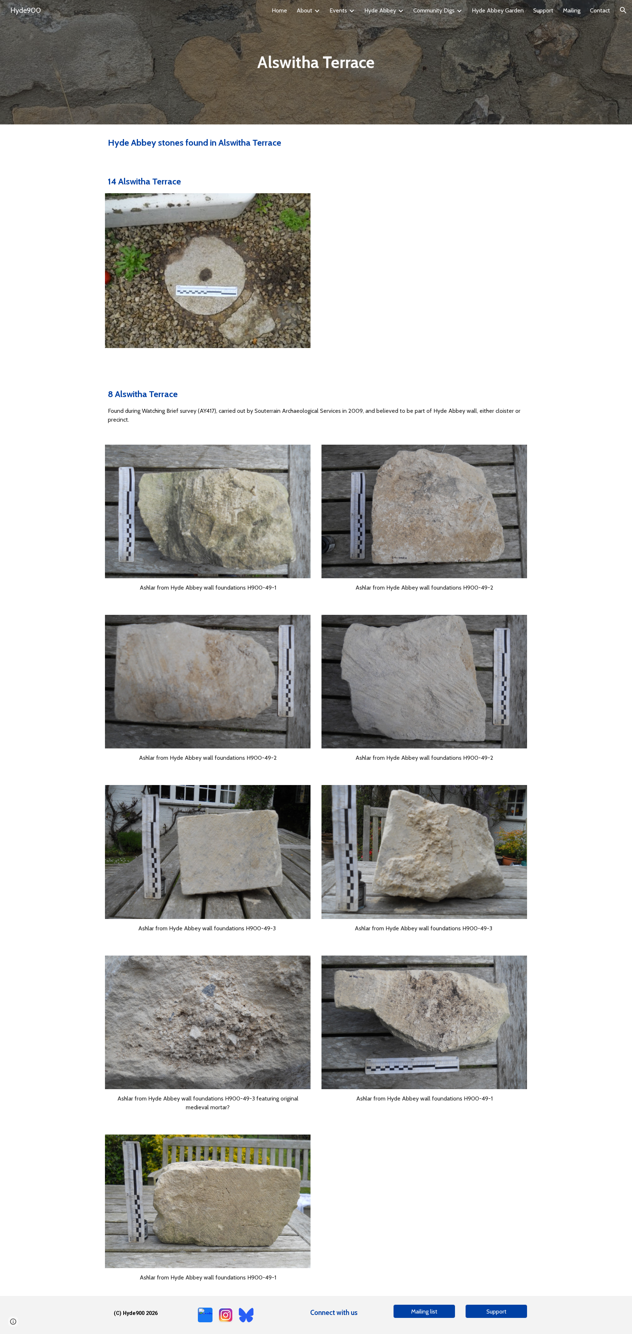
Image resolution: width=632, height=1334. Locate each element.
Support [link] (543, 10)
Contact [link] (600, 10)
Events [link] (338, 10)
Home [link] (279, 10)
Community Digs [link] (434, 10)
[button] (623, 10)
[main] (316, 62)
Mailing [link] (571, 10)
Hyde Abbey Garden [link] (498, 10)
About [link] (304, 10)
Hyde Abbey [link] (380, 10)
